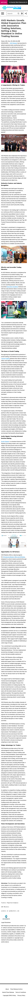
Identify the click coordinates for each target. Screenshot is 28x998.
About (7, 989)
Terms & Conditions (20, 992)
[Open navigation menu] (2, 13)
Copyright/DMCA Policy (9, 995)
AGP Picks (4, 2)
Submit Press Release (8, 992)
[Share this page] (26, 13)
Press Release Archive (16, 989)
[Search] (18, 13)
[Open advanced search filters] (22, 13)
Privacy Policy (21, 995)
